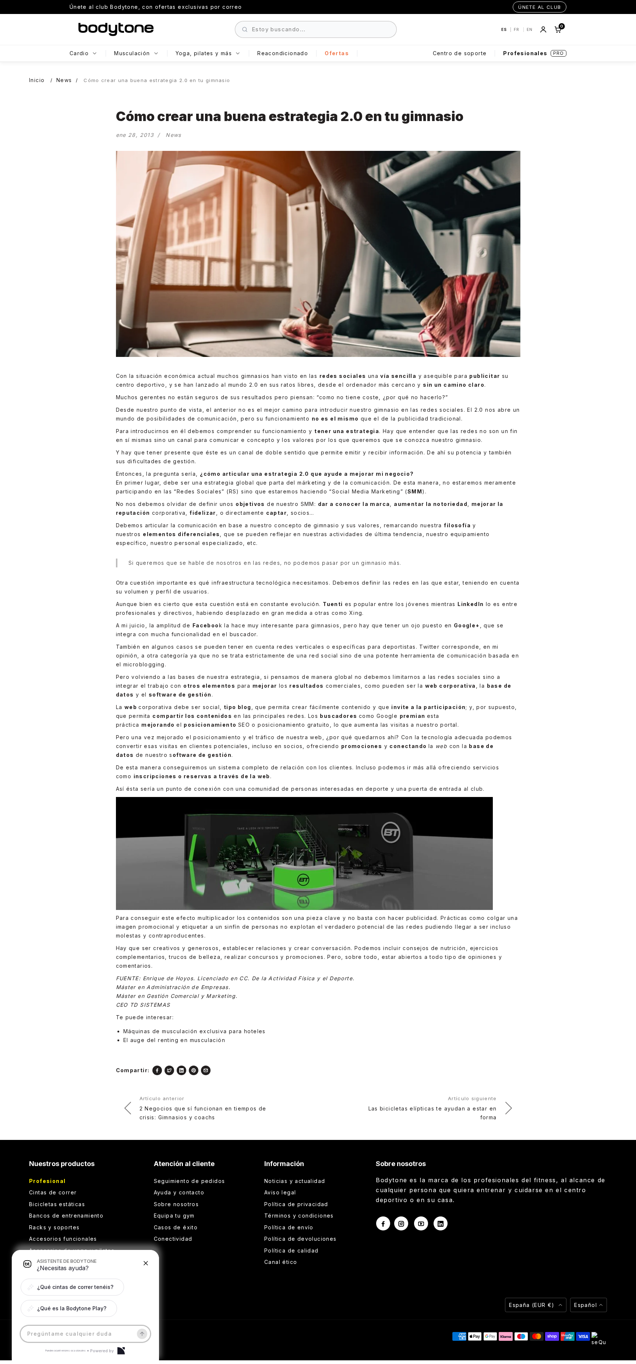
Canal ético (280, 1262)
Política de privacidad (296, 1204)
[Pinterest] (193, 1070)
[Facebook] (157, 1070)
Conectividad (173, 1239)
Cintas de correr (53, 1192)
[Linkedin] (181, 1070)
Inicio (37, 80)
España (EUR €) (532, 1305)
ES (504, 29)
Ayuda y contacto (179, 1192)
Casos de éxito (176, 1227)
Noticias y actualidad (294, 1181)
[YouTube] (421, 1223)
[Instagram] (401, 1223)
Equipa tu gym (174, 1215)
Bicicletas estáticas (57, 1204)
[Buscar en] (244, 29)
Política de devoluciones (300, 1239)
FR (517, 29)
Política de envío (289, 1227)
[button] (72, 1287)
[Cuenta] (543, 29)
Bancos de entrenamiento (66, 1215)
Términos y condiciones (299, 1215)
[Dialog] (121, 1350)
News (64, 80)
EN (530, 29)
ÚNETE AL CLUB (539, 7)
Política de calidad (291, 1250)
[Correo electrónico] (206, 1070)
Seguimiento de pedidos (189, 1181)
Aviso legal (280, 1192)
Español (585, 1305)
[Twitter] (169, 1070)
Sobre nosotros (176, 1204)
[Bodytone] (116, 29)
